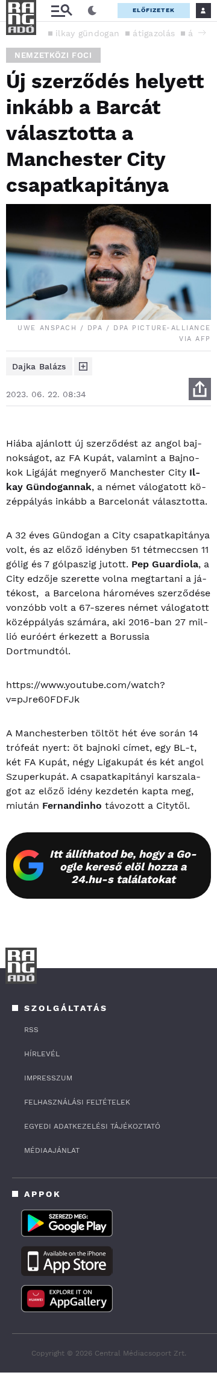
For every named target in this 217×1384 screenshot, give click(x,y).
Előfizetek (154, 10)
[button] (202, 32)
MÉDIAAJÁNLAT (52, 1150)
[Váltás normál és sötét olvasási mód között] (92, 11)
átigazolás (154, 33)
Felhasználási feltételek (77, 1102)
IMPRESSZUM (48, 1078)
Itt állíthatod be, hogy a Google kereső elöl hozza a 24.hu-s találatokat (123, 866)
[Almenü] (61, 10)
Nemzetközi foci (53, 55)
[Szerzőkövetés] (83, 366)
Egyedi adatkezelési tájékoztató (92, 1126)
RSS (31, 1029)
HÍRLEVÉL (42, 1054)
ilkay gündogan (87, 33)
